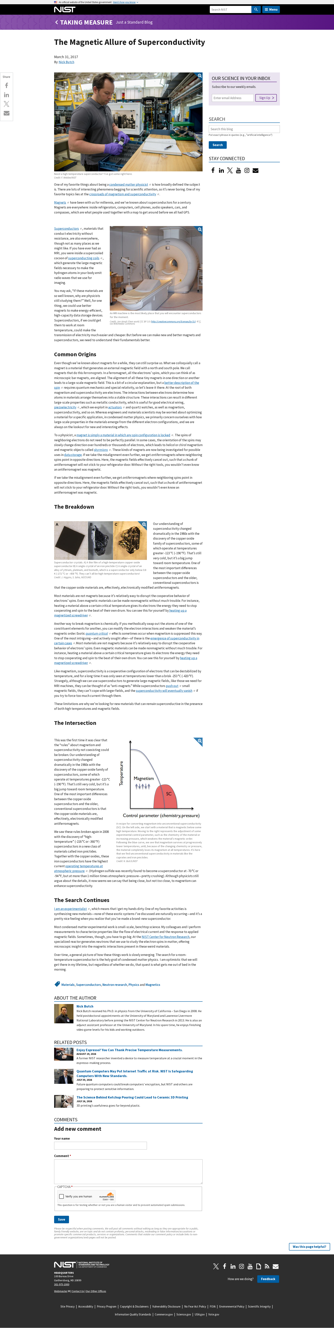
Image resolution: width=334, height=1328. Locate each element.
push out (172, 686)
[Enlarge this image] (128, 122)
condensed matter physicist (128, 184)
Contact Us (78, 1291)
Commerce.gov (164, 1314)
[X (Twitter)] (230, 170)
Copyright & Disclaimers (134, 1306)
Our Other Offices (96, 1291)
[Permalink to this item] (99, 354)
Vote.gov (213, 1314)
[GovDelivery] (255, 170)
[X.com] (6, 104)
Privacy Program (106, 1306)
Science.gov (183, 1314)
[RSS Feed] (267, 1266)
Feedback (268, 1279)
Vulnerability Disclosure (166, 1306)
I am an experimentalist (70, 909)
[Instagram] (247, 170)
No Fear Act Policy (195, 1306)
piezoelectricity (65, 407)
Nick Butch (66, 62)
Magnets (60, 202)
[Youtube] (238, 170)
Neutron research (114, 985)
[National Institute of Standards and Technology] (81, 1264)
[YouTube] (250, 1266)
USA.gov (200, 1314)
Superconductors (66, 228)
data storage (73, 455)
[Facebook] (6, 85)
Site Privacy (67, 1306)
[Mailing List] (275, 1266)
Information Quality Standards (133, 1314)
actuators (115, 407)
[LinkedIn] (221, 170)
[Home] (64, 9)
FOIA (213, 1306)
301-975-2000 (61, 1284)
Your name (62, 1138)
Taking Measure (86, 22)
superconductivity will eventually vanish (164, 691)
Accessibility (85, 1306)
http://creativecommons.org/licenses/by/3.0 (173, 321)
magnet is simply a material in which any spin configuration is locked (123, 435)
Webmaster (60, 1291)
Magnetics (153, 985)
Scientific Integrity (259, 1306)
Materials (68, 985)
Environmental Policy (231, 1306)
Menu (273, 9)
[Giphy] (258, 1266)
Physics (134, 985)
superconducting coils (83, 258)
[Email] (6, 113)
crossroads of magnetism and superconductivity (122, 194)
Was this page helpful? (309, 1247)
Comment (62, 1156)
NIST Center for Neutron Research (165, 937)
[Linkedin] (6, 95)
